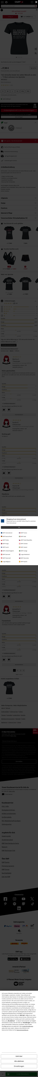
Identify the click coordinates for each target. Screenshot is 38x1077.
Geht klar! (19, 1056)
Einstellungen (19, 1066)
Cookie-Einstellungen (27, 1026)
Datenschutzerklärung (22, 1030)
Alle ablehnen (19, 1061)
